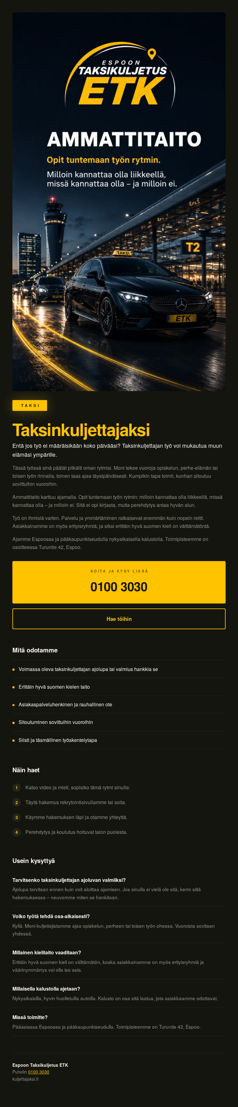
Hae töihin (119, 618)
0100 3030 (38, 1072)
